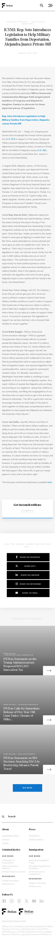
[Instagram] (11, 901)
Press (32, 829)
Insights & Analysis (10, 881)
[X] (26, 901)
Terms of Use (19, 921)
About (5, 829)
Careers (5, 843)
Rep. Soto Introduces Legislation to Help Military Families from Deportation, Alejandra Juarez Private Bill (26, 120)
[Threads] (19, 901)
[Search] (41, 5)
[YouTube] (34, 901)
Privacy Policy (7, 921)
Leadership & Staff (10, 836)
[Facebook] (4, 901)
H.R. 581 (42, 150)
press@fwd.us (27, 511)
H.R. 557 (10, 139)
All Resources (8, 884)
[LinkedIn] (41, 901)
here (50, 482)
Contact (5, 840)
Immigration (34, 836)
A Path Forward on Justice (13, 872)
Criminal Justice (36, 840)
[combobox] (41, 5)
